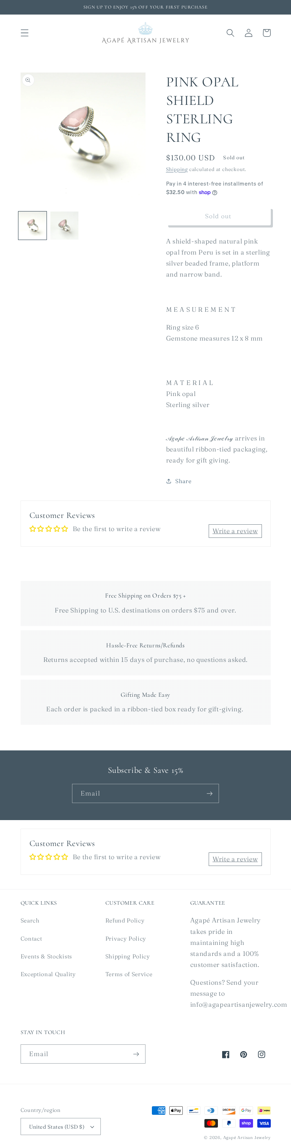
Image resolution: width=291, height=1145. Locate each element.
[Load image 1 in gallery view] (32, 226)
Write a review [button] (235, 531)
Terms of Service (129, 974)
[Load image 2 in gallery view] (64, 226)
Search (30, 920)
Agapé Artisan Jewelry (247, 1137)
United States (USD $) (57, 1126)
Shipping (177, 169)
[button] (25, 33)
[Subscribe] (210, 793)
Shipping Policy (127, 956)
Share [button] (183, 481)
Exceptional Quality (48, 974)
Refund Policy (125, 920)
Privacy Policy (126, 938)
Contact (31, 938)
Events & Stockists (46, 956)
